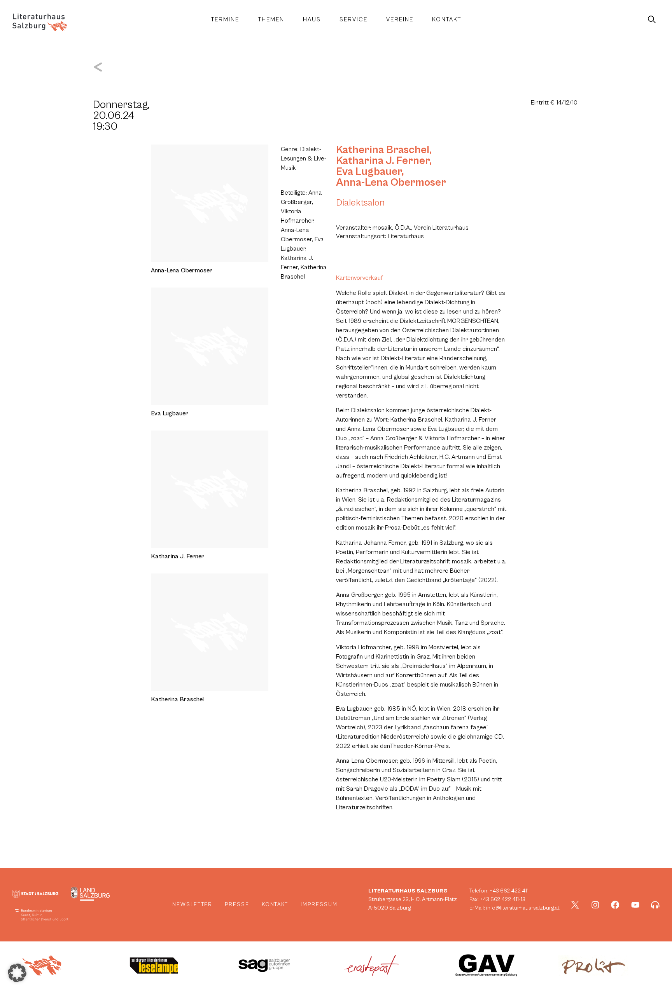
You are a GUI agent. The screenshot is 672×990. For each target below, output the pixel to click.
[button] (17, 973)
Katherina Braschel (382, 150)
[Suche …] (652, 20)
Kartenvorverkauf (359, 277)
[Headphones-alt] (655, 905)
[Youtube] (635, 905)
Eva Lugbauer (369, 172)
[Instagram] (595, 905)
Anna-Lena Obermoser (391, 182)
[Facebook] (615, 905)
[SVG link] (39, 22)
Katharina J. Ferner (382, 161)
